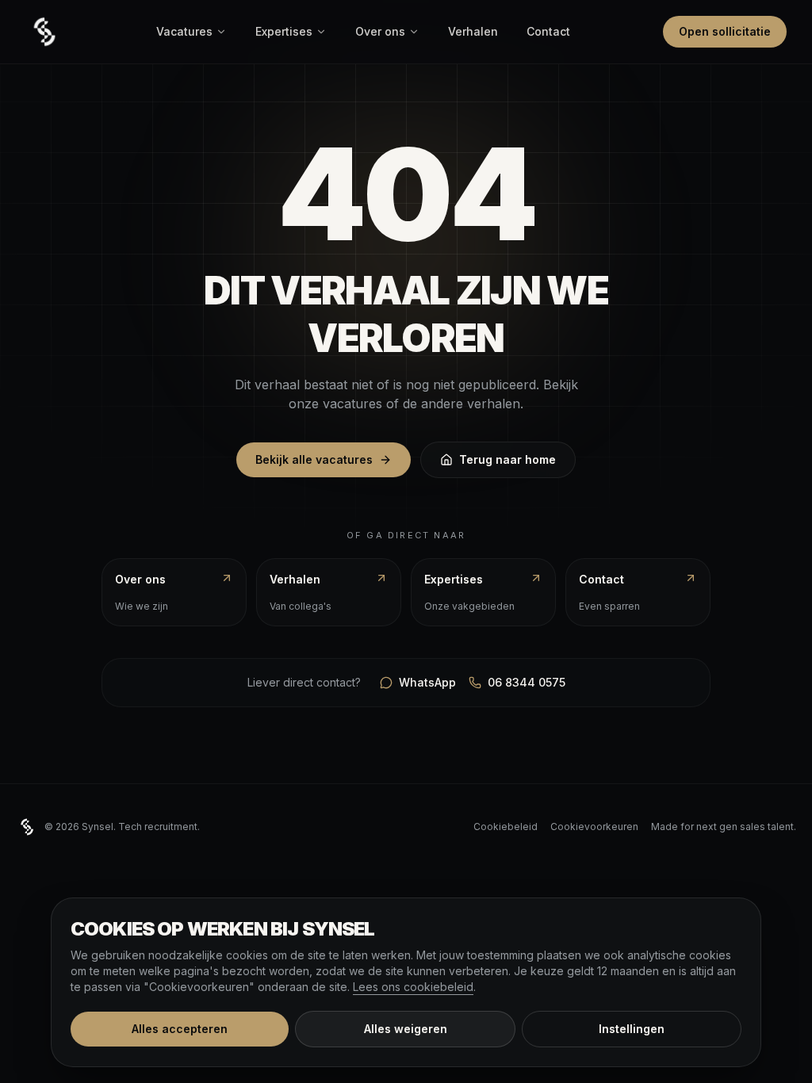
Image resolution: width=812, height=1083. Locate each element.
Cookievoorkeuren (594, 826)
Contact (548, 31)
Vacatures (184, 31)
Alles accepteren (180, 1028)
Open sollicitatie (725, 31)
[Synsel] (44, 32)
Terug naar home (507, 459)
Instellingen (632, 1028)
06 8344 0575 (526, 682)
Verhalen (473, 31)
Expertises (283, 31)
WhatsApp (427, 682)
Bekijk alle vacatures (314, 459)
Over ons (380, 31)
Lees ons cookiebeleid (413, 986)
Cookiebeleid (505, 826)
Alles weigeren (405, 1028)
